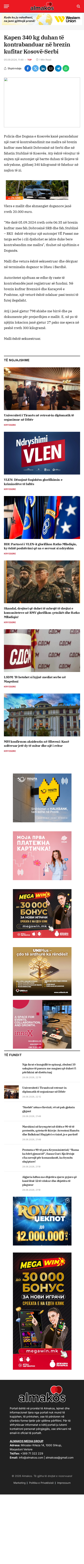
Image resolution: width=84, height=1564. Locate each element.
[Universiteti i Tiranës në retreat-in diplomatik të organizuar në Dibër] (42, 388)
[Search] (78, 6)
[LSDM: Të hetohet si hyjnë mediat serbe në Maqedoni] (42, 650)
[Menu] (6, 6)
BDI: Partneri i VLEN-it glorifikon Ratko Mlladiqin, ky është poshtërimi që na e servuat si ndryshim (40, 546)
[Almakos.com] (42, 6)
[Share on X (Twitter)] (35, 68)
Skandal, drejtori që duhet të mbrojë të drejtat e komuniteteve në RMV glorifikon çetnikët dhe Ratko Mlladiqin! (42, 612)
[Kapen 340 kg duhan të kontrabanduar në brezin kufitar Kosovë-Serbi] (42, 102)
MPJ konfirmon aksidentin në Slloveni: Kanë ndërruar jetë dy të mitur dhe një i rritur (36, 744)
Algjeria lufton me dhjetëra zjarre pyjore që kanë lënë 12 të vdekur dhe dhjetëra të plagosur (49, 1181)
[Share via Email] (50, 68)
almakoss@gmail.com (59, 1457)
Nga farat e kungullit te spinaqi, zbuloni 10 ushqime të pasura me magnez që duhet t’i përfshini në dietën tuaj (49, 1068)
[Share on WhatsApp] (66, 68)
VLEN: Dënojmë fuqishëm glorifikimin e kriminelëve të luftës (33, 482)
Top (29, 59)
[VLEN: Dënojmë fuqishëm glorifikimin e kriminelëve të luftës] (42, 453)
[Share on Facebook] (27, 68)
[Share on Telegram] (58, 68)
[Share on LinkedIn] (43, 68)
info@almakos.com (31, 1457)
